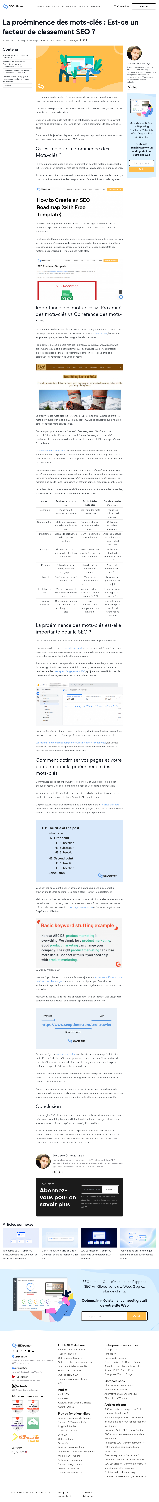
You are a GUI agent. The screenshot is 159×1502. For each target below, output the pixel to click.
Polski (131, 1370)
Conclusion (7, 85)
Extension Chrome (67, 1430)
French (117, 1366)
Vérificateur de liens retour (72, 1349)
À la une (48, 40)
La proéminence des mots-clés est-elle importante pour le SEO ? (16, 71)
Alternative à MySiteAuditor (119, 1385)
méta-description (66, 1054)
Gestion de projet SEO (69, 1468)
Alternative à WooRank (117, 1398)
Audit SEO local (66, 1406)
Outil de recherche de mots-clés (75, 1362)
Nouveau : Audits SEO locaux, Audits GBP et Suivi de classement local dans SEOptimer (124, 1434)
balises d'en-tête (110, 804)
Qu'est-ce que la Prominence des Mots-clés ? (15, 56)
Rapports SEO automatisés (72, 1422)
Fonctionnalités (41, 6)
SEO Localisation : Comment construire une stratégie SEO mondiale (96, 1254)
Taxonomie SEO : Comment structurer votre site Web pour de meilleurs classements (20, 1254)
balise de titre (100, 333)
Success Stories (69, 6)
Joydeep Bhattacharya (27, 40)
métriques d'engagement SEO (69, 671)
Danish (128, 1362)
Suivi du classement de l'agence (74, 1417)
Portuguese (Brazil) (114, 1374)
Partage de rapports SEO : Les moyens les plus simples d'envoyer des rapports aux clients (125, 1421)
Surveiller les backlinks (69, 1370)
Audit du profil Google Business (74, 1402)
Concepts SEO (60, 40)
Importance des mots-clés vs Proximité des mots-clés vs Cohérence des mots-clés (14, 63)
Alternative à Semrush (116, 1389)
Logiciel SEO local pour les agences (76, 1451)
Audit (141, 169)
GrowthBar (63, 1443)
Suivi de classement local (71, 1447)
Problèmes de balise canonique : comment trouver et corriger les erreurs (137, 1254)
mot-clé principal (73, 648)
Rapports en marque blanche (73, 1378)
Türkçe (129, 1374)
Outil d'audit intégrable (70, 1357)
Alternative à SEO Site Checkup (121, 1393)
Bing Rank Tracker (67, 1426)
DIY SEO (62, 1434)
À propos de (111, 1349)
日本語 (116, 1370)
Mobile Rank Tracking (69, 1455)
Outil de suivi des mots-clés (72, 1366)
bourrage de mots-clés (81, 907)
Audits (55, 6)
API (60, 1383)
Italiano (108, 1370)
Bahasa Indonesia (131, 1366)
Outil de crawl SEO (68, 1374)
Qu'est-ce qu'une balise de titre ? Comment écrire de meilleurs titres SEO (60, 1254)
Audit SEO (63, 1394)
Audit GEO (63, 1398)
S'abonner (110, 1189)
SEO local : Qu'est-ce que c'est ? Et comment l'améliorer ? (123, 1411)
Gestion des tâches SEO (70, 1472)
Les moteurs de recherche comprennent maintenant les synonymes (71, 742)
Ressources (96, 6)
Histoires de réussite (115, 1357)
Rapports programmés (70, 1464)
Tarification (83, 6)
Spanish (109, 1366)
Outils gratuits (65, 1438)
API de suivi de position (70, 1459)
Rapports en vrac (67, 1353)
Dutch (124, 1370)
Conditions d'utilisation (88, 1494)
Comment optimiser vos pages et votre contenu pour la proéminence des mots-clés (16, 79)
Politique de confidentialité (64, 1494)
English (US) (118, 1362)
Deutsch (138, 1362)
